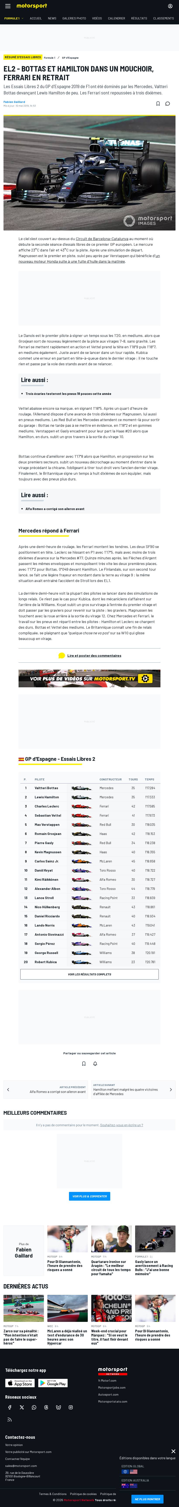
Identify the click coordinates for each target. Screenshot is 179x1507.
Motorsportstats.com (112, 1401)
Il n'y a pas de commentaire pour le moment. (89, 1125)
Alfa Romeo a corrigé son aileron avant (55, 509)
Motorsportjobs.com (112, 1387)
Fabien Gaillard (14, 101)
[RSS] (9, 1419)
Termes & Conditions (53, 1494)
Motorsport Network (79, 1500)
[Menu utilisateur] (170, 6)
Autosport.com (108, 1394)
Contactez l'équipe (17, 1459)
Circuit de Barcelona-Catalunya (102, 238)
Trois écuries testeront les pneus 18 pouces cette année (68, 393)
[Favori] (158, 103)
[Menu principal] (7, 6)
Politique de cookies (83, 1494)
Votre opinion (14, 1445)
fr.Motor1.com (107, 1380)
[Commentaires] (169, 103)
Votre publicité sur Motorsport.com (28, 1452)
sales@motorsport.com (21, 1466)
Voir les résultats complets (89, 974)
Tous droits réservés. (110, 1500)
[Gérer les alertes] (95, 1063)
